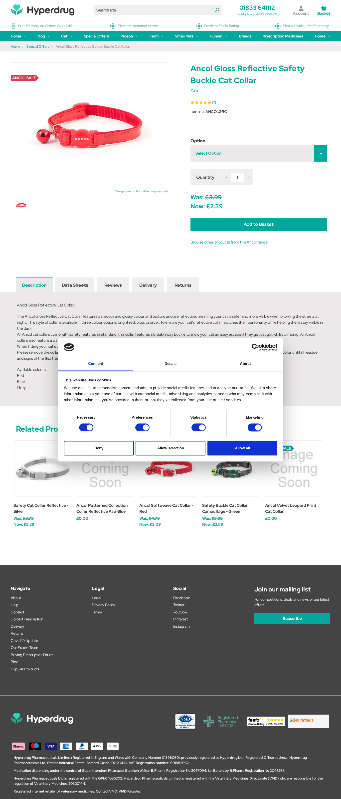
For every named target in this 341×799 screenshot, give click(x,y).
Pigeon (127, 36)
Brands (245, 36)
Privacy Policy (103, 604)
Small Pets (184, 36)
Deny (98, 448)
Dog (41, 36)
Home (320, 36)
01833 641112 (257, 7)
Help (14, 604)
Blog (14, 661)
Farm (154, 36)
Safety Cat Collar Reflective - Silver (40, 508)
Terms (97, 612)
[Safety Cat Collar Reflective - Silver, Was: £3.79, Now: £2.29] (42, 468)
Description (34, 285)
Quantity (205, 177)
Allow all (242, 448)
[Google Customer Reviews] (308, 721)
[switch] (142, 427)
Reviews (113, 285)
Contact (17, 612)
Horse (16, 36)
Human (216, 36)
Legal (96, 597)
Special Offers (96, 36)
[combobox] (158, 10)
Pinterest (180, 619)
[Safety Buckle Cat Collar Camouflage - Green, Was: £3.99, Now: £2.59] (231, 468)
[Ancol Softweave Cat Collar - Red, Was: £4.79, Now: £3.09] (168, 468)
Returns (182, 285)
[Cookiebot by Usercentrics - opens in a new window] (255, 347)
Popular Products (25, 669)
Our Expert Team (24, 647)
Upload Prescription (27, 619)
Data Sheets (75, 285)
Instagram (181, 626)
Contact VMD (106, 791)
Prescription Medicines (283, 36)
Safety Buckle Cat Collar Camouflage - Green (225, 508)
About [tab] (245, 364)
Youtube (180, 612)
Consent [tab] (95, 364)
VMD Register (129, 791)
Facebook (181, 597)
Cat (64, 36)
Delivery (148, 285)
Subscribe (292, 618)
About (16, 597)
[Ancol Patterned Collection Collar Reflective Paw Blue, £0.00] (105, 468)
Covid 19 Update (24, 640)
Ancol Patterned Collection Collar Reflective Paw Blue (102, 508)
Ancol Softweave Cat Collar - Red (166, 508)
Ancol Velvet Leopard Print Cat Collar (290, 508)
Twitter (178, 604)
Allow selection (170, 448)
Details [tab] (171, 364)
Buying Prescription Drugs (32, 654)
